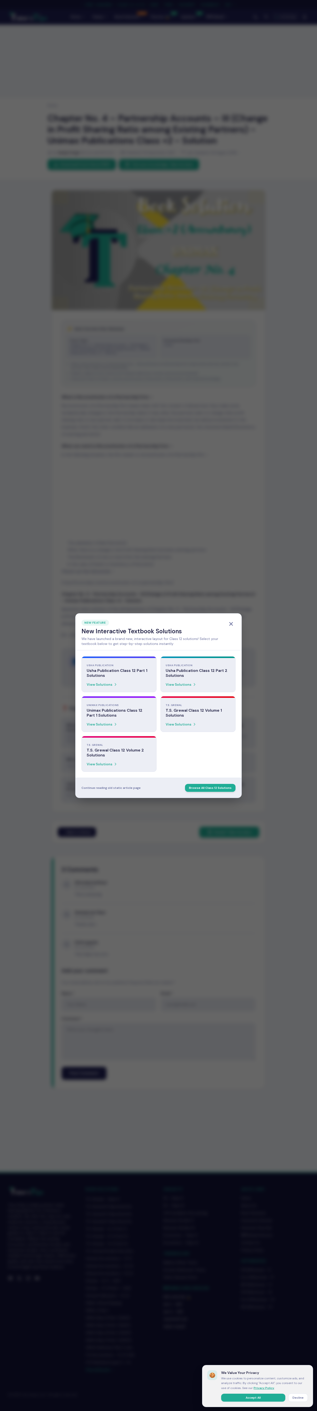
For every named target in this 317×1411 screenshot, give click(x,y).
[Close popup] (231, 623)
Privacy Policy (264, 1388)
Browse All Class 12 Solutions (210, 788)
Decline (298, 1398)
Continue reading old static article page (111, 788)
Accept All (253, 1398)
